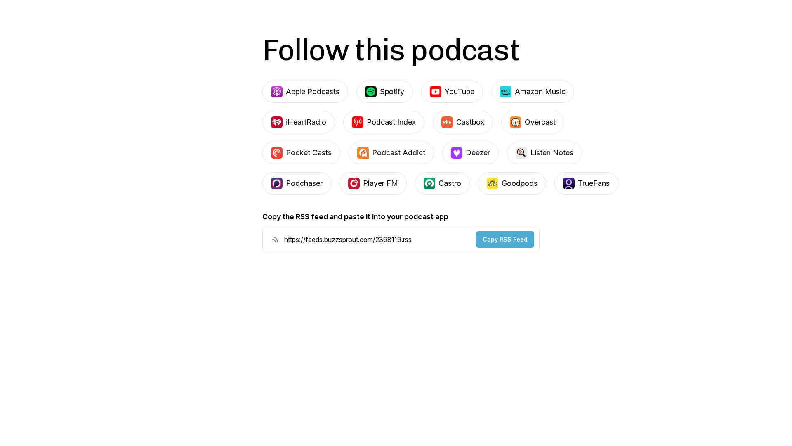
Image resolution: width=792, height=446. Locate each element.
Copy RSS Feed (505, 239)
